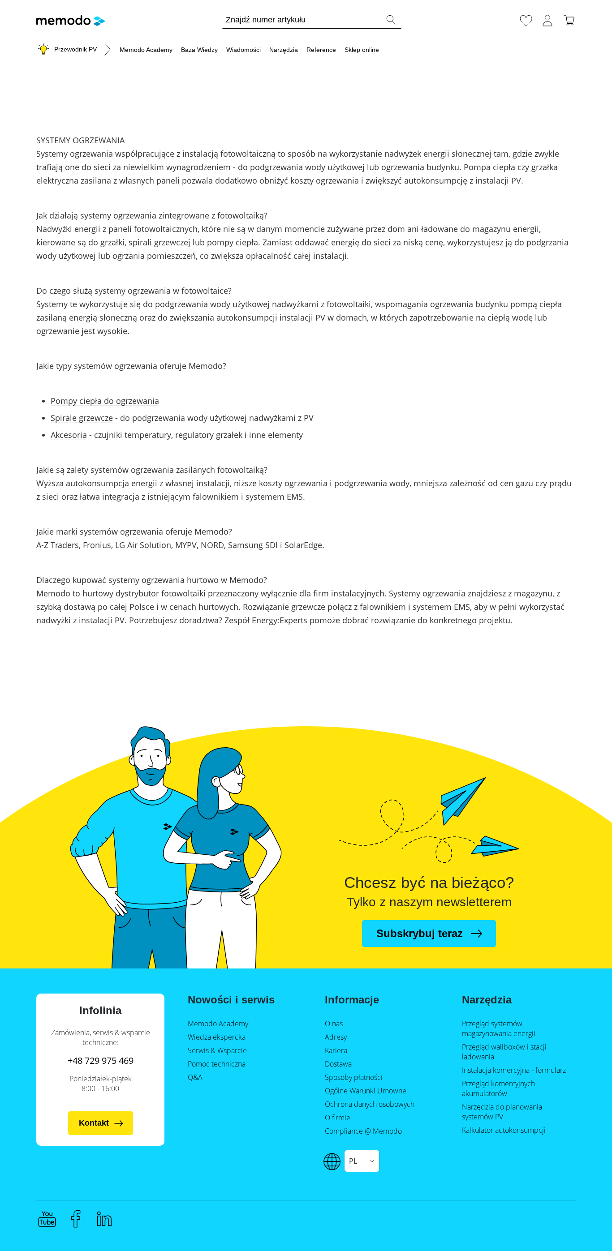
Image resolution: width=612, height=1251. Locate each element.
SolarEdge (303, 545)
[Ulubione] (526, 19)
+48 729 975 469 (101, 1060)
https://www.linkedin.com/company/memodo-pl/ (104, 1219)
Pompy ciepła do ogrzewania (105, 400)
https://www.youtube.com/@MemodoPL (47, 1219)
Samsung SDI (253, 545)
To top (583, 1227)
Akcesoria (69, 434)
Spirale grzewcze (82, 417)
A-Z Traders (57, 545)
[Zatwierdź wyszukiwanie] (390, 20)
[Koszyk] (569, 19)
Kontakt (94, 1122)
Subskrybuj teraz (419, 933)
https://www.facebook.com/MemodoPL (75, 1219)
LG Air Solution (143, 545)
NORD (212, 545)
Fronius (97, 545)
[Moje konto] (547, 19)
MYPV (186, 545)
